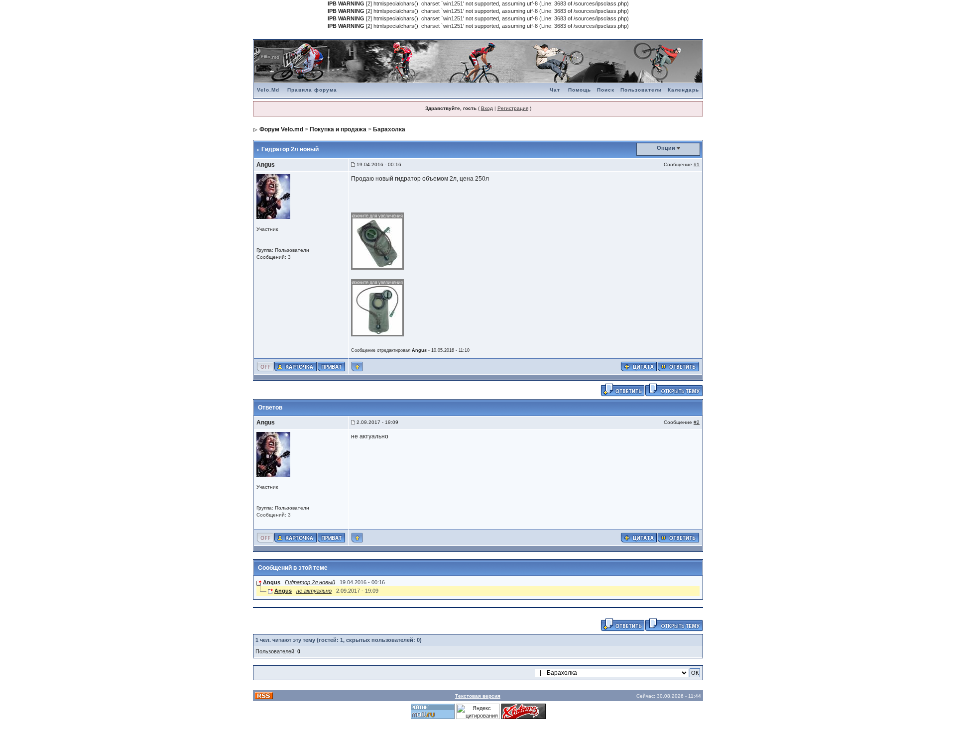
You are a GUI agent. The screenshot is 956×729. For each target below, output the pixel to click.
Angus (265, 164)
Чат (555, 90)
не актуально (314, 591)
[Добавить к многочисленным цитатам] (638, 366)
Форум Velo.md (281, 129)
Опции (666, 148)
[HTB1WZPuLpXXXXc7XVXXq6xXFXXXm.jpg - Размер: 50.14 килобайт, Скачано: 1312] (378, 240)
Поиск (605, 90)
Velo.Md (268, 90)
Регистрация (512, 108)
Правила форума (312, 90)
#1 (697, 164)
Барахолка (389, 129)
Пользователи (641, 90)
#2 (697, 422)
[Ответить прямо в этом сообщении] (678, 366)
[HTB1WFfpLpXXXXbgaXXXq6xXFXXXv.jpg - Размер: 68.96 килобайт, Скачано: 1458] (378, 307)
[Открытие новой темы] (674, 390)
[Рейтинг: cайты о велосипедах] (523, 711)
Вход (487, 108)
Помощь (579, 90)
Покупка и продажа (338, 129)
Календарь (683, 90)
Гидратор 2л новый (310, 582)
